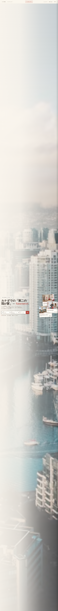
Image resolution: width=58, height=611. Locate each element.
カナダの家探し (4, 1)
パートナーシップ (9, 1)
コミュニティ (46, 1)
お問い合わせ (50, 1)
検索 (27, 312)
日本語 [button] (55, 1)
